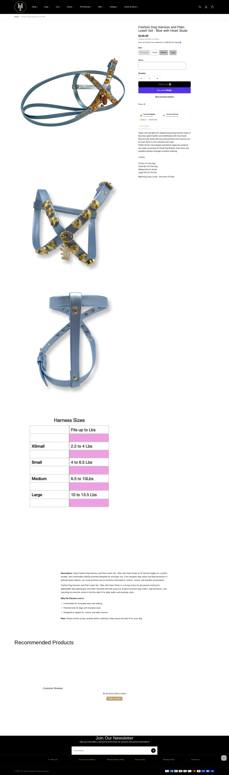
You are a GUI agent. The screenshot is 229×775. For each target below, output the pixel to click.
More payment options (164, 97)
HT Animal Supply (27, 771)
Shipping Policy (168, 759)
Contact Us (195, 759)
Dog (46, 7)
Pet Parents (85, 7)
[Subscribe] (153, 750)
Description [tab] (144, 126)
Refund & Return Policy (115, 759)
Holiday (113, 7)
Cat (57, 7)
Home (16, 17)
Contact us (143, 119)
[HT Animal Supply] (20, 7)
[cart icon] (212, 7)
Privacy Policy (140, 759)
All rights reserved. (42, 771)
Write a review (114, 699)
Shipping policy (153, 119)
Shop (34, 7)
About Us (54, 759)
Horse (69, 7)
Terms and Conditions (87, 759)
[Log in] (206, 7)
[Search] (200, 7)
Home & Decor (130, 7)
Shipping (141, 39)
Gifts (100, 7)
